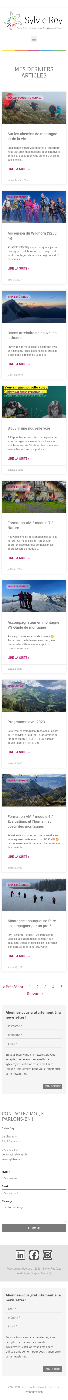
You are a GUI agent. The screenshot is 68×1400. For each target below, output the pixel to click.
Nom (5, 1171)
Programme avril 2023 (26, 722)
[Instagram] (47, 1255)
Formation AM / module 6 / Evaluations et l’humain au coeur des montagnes (30, 821)
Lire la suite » (19, 169)
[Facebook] (34, 1255)
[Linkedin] (20, 1255)
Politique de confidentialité (30, 1387)
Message (7, 1201)
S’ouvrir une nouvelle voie (29, 428)
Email (5, 1186)
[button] (34, 39)
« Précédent (13, 986)
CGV (10, 1387)
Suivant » (35, 993)
